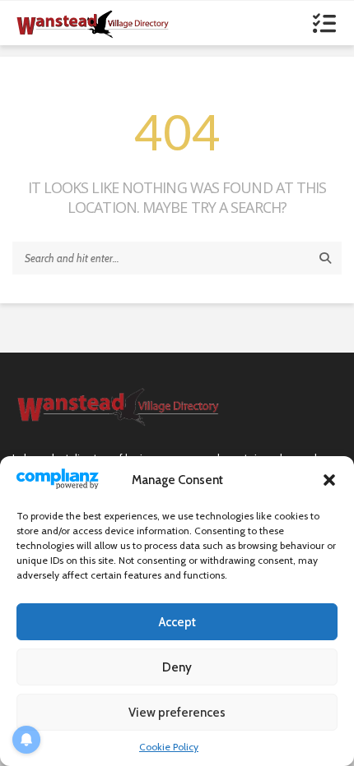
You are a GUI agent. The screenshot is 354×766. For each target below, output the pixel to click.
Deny (177, 667)
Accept (177, 622)
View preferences (177, 712)
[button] (329, 480)
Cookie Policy (168, 747)
